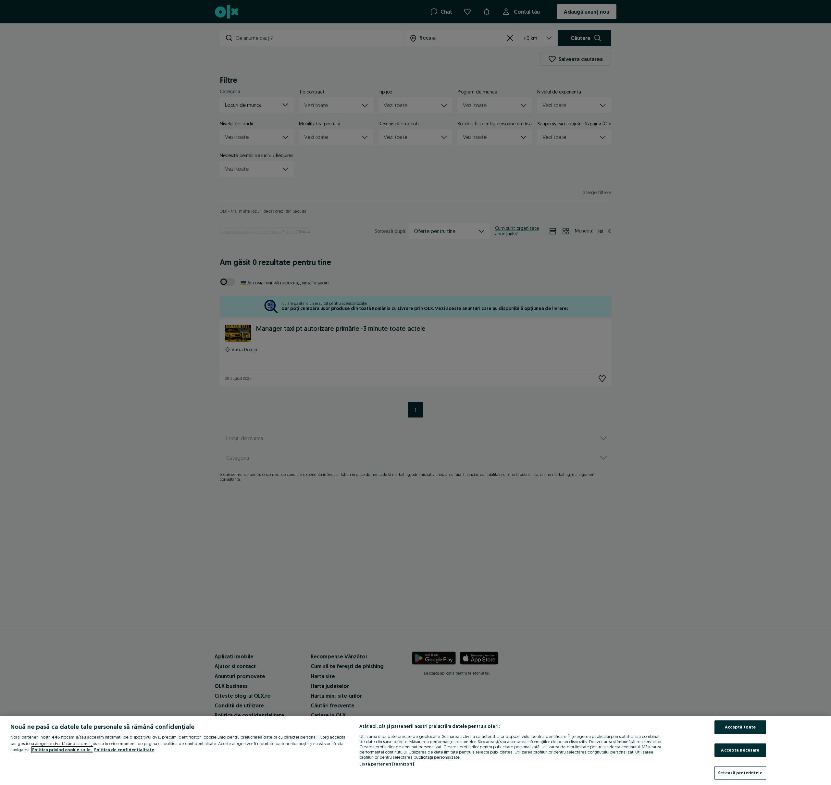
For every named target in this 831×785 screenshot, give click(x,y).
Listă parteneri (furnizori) (386, 763)
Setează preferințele (740, 772)
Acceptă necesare (740, 750)
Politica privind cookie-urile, (62, 749)
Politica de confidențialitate (124, 749)
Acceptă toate (740, 726)
